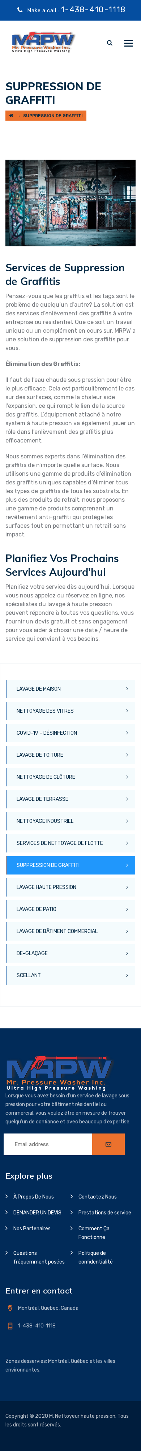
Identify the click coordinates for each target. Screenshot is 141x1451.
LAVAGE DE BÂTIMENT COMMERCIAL (57, 931)
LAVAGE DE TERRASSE (42, 799)
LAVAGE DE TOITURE (40, 755)
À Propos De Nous (33, 1197)
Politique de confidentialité (95, 1257)
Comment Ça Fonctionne (94, 1233)
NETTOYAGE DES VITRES (45, 711)
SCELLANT (29, 975)
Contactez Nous (97, 1197)
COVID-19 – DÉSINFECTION (47, 733)
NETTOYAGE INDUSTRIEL (45, 821)
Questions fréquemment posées (39, 1257)
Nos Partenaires (32, 1229)
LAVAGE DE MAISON (39, 689)
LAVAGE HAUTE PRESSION (46, 887)
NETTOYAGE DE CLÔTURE (46, 777)
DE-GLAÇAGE (32, 953)
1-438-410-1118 (93, 9)
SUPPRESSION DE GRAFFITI (48, 865)
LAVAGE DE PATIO (36, 909)
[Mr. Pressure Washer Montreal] (43, 42)
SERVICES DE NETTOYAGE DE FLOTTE (60, 843)
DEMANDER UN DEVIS (37, 1213)
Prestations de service (104, 1213)
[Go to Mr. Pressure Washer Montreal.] (11, 115)
